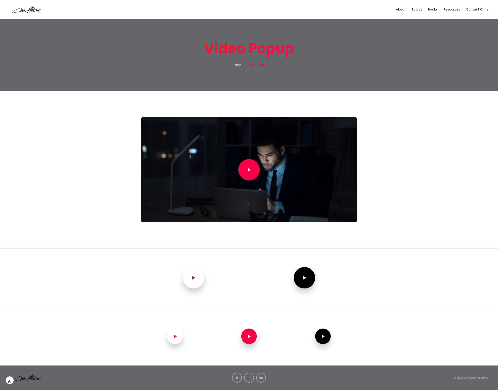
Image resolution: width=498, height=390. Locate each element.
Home (237, 65)
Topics (416, 9)
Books (433, 9)
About (401, 9)
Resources (452, 9)
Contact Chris (477, 9)
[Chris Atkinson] (27, 9)
